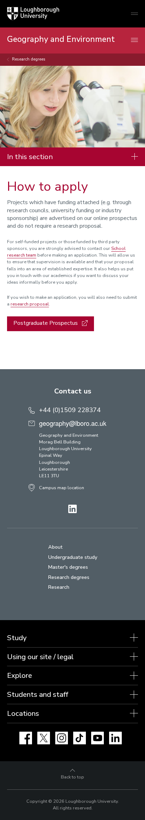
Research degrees (28, 59)
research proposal (30, 304)
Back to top (72, 777)
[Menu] (134, 40)
